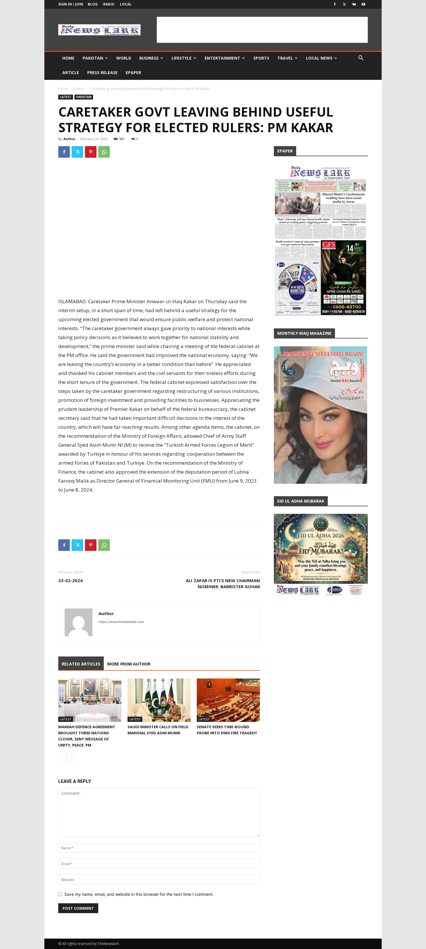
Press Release (102, 72)
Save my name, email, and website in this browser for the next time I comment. (139, 894)
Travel (285, 58)
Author (69, 139)
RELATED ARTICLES (81, 664)
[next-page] (71, 756)
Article (70, 72)
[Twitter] (344, 4)
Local (126, 4)
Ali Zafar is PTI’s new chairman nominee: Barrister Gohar (223, 583)
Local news (319, 58)
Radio (108, 4)
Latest (79, 88)
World (123, 58)
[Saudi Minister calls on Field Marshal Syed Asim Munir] (159, 700)
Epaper (133, 72)
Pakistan (93, 58)
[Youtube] (363, 4)
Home (68, 58)
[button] (361, 58)
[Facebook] (334, 4)
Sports (261, 58)
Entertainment (222, 58)
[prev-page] (61, 756)
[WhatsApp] (104, 152)
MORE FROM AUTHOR (128, 664)
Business (149, 58)
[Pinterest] (91, 152)
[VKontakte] (353, 4)
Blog (93, 4)
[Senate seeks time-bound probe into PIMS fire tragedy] (228, 700)
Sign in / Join (70, 4)
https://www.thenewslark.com (121, 622)
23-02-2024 (70, 580)
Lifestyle (182, 58)
